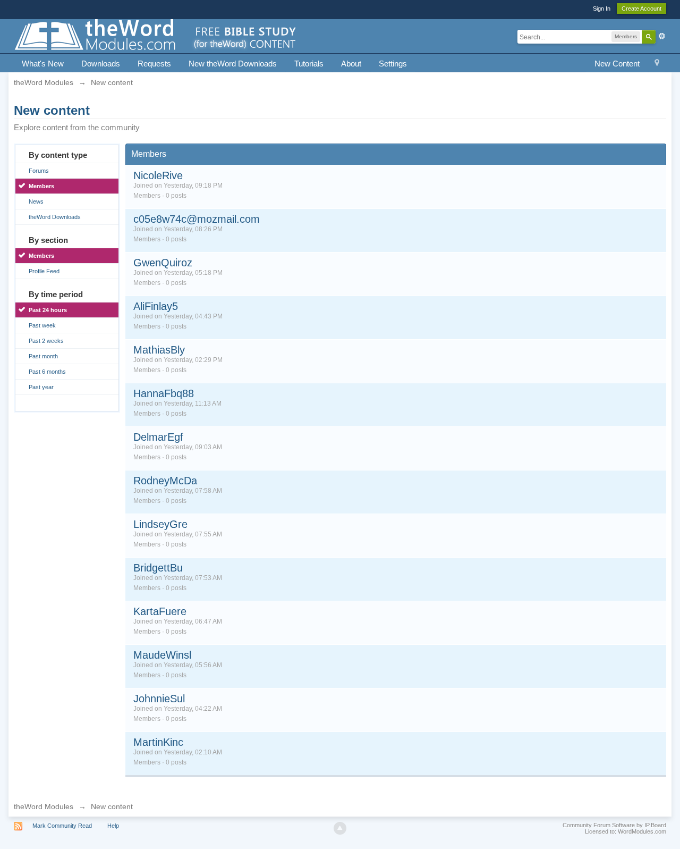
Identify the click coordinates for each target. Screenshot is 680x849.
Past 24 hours (48, 310)
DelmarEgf (158, 437)
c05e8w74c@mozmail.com (196, 219)
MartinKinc (158, 742)
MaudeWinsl (162, 655)
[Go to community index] (156, 35)
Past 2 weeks (46, 341)
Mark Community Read (62, 825)
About (351, 63)
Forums (39, 170)
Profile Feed (44, 271)
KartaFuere (159, 611)
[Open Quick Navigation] (657, 64)
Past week (42, 325)
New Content (617, 63)
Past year (41, 387)
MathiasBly (159, 350)
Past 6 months (47, 371)
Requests (154, 63)
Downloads (100, 63)
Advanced (662, 36)
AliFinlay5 (155, 306)
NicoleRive (158, 175)
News (36, 201)
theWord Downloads (55, 217)
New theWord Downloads (233, 63)
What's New (43, 63)
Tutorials (309, 63)
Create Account (641, 8)
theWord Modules (43, 806)
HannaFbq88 (163, 393)
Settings (393, 63)
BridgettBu (158, 568)
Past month (43, 356)
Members (41, 186)
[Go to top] (340, 828)
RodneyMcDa (165, 480)
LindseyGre (160, 524)
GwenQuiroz (162, 262)
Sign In (601, 8)
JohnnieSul (159, 698)
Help (113, 825)
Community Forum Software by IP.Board (614, 825)
